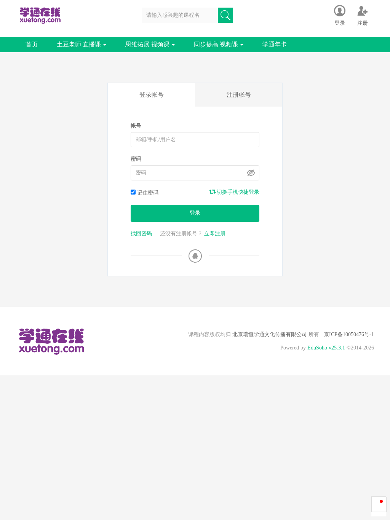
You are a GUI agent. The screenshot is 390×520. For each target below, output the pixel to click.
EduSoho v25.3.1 (326, 348)
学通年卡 (274, 44)
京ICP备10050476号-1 (349, 334)
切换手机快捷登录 (237, 192)
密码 (136, 159)
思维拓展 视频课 (148, 44)
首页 (32, 44)
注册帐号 (239, 94)
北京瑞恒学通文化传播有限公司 (269, 334)
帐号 (136, 126)
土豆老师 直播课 (79, 44)
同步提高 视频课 (217, 44)
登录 (195, 213)
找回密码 (141, 233)
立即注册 (214, 233)
